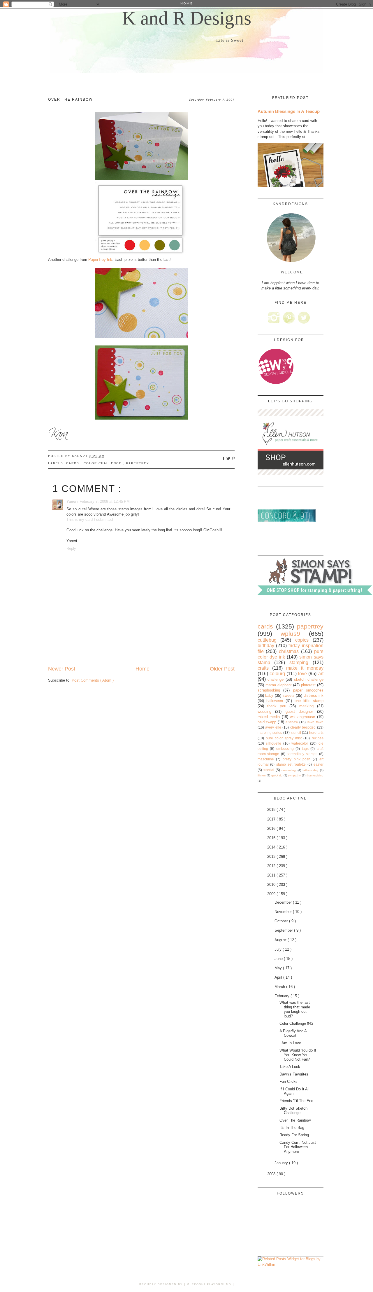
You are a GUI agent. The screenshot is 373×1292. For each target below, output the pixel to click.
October (282, 921)
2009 (272, 894)
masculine (266, 759)
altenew (292, 722)
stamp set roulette (291, 764)
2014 (272, 847)
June (279, 958)
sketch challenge (308, 679)
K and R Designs (186, 18)
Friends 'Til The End (296, 1101)
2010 (272, 884)
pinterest (308, 685)
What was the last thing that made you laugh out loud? (294, 1009)
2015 (272, 838)
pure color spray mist (284, 738)
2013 (272, 856)
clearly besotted (303, 727)
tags (305, 748)
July (279, 949)
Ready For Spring (294, 1135)
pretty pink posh (296, 759)
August (281, 940)
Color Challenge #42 (296, 1023)
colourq (277, 673)
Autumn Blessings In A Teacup (289, 111)
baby (269, 695)
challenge (276, 679)
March (280, 986)
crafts (263, 668)
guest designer (299, 711)
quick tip (277, 775)
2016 (272, 828)
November (284, 911)
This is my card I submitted (89, 519)
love (302, 673)
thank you (276, 706)
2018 (272, 809)
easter (318, 764)
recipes (317, 738)
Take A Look (289, 1066)
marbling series (270, 732)
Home (142, 669)
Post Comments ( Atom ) (93, 680)
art (320, 673)
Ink (100, 259)
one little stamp (309, 701)
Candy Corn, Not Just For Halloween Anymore (297, 1147)
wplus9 (290, 633)
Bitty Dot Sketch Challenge (293, 1110)
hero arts (316, 732)
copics (302, 640)
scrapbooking (269, 690)
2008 (272, 1174)
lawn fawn (315, 722)
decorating (288, 770)
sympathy (294, 775)
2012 (272, 866)
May (279, 968)
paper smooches (308, 690)
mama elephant (278, 685)
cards (73, 463)
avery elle (273, 727)
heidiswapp (267, 722)
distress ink (313, 695)
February (283, 996)
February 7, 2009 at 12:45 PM (105, 501)
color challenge (103, 463)
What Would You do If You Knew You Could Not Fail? (297, 1054)
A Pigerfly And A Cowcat (293, 1033)
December (284, 902)
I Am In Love (290, 1043)
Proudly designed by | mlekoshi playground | (186, 1284)
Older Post (222, 669)
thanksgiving (315, 775)
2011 (272, 875)
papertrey (137, 463)
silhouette (273, 743)
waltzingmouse (302, 717)
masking (306, 706)
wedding (264, 711)
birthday (266, 645)
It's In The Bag (291, 1127)
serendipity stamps (302, 754)
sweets (289, 695)
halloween (274, 701)
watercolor (299, 743)
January (282, 1163)
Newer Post (61, 669)
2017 (272, 819)
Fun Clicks (288, 1081)
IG (274, 318)
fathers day (310, 770)
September (284, 930)
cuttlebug (267, 640)
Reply (71, 548)
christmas (289, 651)
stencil (296, 732)
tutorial (268, 770)
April (279, 977)
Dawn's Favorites (293, 1074)
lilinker (262, 775)
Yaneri (72, 501)
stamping (298, 662)
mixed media (269, 717)
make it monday (304, 668)
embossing (285, 748)
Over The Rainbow (295, 1120)
